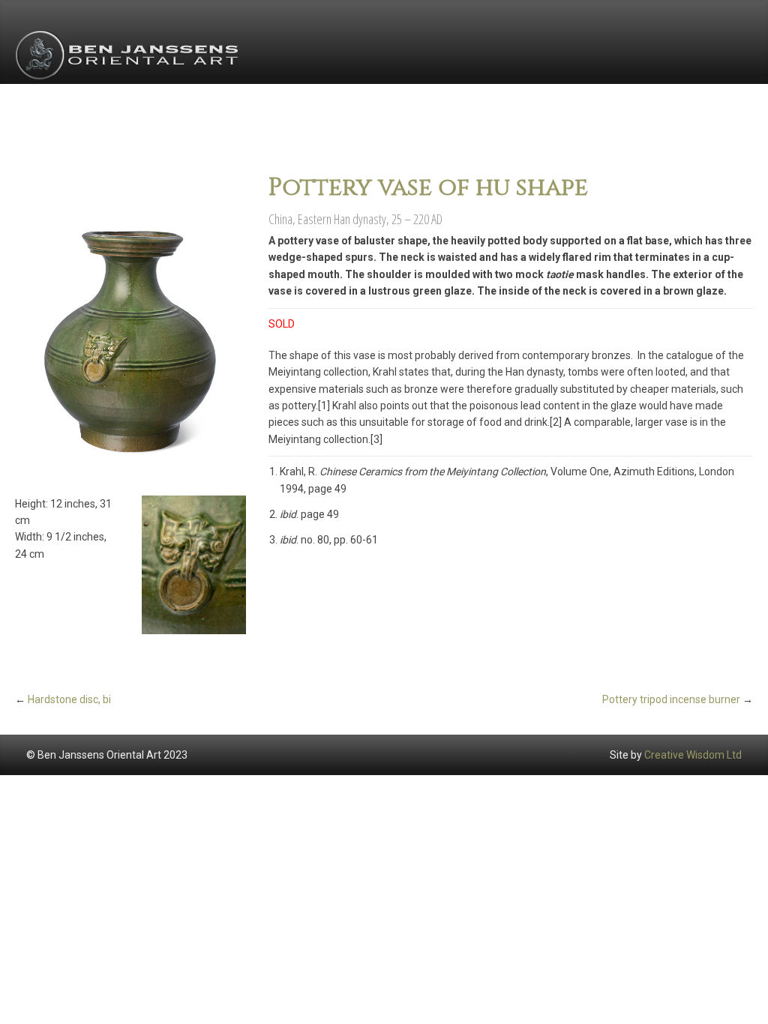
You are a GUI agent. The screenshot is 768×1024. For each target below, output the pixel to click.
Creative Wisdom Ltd (693, 755)
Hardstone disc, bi (69, 699)
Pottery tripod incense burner (671, 699)
